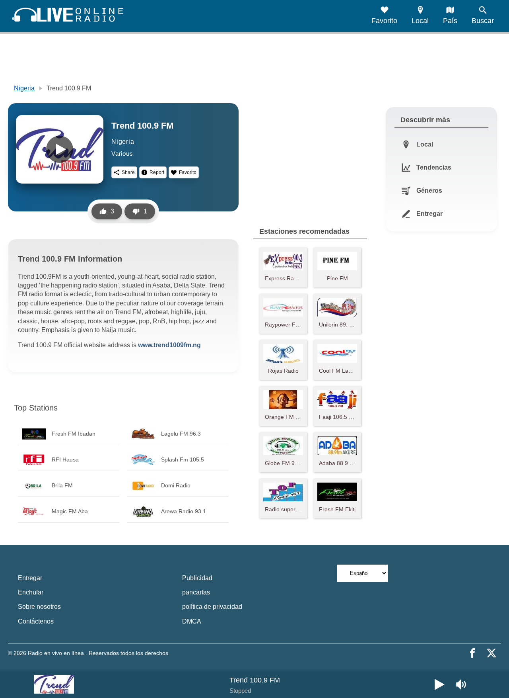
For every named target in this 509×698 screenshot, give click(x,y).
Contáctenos (36, 621)
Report (157, 172)
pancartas (196, 592)
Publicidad (197, 578)
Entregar (30, 578)
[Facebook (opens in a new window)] (472, 653)
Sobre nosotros (39, 606)
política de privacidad (212, 606)
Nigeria (24, 88)
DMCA (191, 621)
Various (122, 153)
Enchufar (30, 592)
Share (128, 172)
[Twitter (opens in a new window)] (491, 653)
